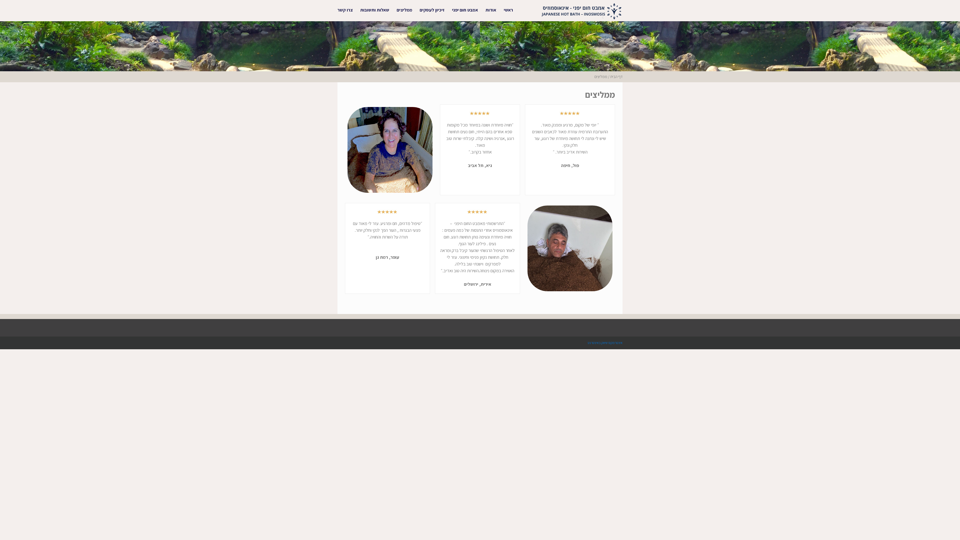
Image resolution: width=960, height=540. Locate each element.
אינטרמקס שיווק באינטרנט (605, 342)
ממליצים (404, 10)
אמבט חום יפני (465, 10)
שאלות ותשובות (374, 10)
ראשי (508, 10)
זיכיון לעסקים (432, 10)
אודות (491, 10)
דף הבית (616, 76)
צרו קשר (345, 10)
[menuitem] (508, 10)
